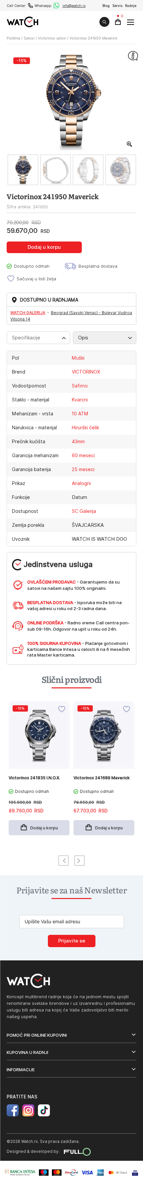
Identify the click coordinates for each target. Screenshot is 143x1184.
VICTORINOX (86, 372)
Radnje (130, 6)
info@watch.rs (74, 6)
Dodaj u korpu (44, 247)
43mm (78, 441)
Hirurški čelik (85, 427)
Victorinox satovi (52, 38)
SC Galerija (84, 511)
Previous (64, 861)
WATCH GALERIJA (27, 312)
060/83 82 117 (30, 5)
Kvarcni (80, 399)
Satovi (29, 38)
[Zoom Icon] (129, 144)
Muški (78, 358)
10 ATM (80, 413)
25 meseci (83, 469)
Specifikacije (26, 337)
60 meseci (83, 455)
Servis (117, 6)
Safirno (80, 385)
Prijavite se (71, 941)
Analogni (81, 483)
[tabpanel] (39, 771)
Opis (83, 337)
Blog (106, 6)
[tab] (38, 337)
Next (79, 861)
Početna (13, 38)
